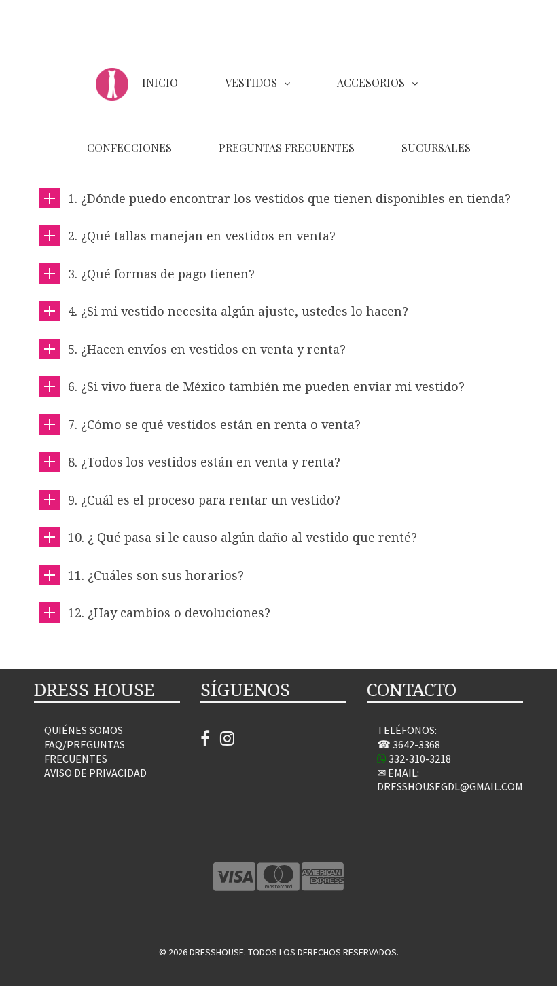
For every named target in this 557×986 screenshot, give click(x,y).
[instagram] (227, 741)
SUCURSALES (436, 148)
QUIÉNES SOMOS (83, 730)
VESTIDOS (251, 82)
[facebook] (210, 741)
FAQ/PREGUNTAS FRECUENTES (84, 751)
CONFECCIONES (129, 148)
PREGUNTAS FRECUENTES (287, 148)
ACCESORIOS (371, 82)
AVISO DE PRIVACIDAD (95, 773)
